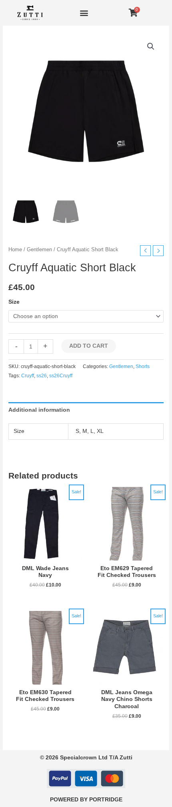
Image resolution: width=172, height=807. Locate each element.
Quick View (45, 554)
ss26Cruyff (60, 375)
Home (15, 249)
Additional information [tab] (39, 410)
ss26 (41, 375)
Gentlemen (39, 249)
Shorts (143, 366)
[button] (84, 12)
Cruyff (27, 375)
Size (14, 302)
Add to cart (88, 346)
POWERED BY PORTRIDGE (86, 800)
